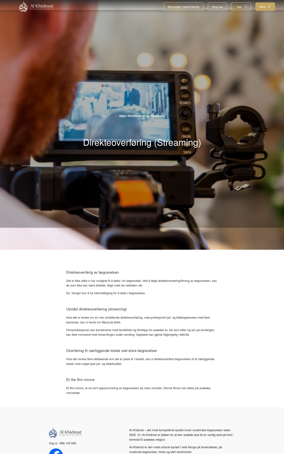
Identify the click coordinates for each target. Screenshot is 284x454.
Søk (239, 7)
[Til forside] (36, 6)
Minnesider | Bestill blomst (183, 7)
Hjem (122, 116)
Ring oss (217, 7)
